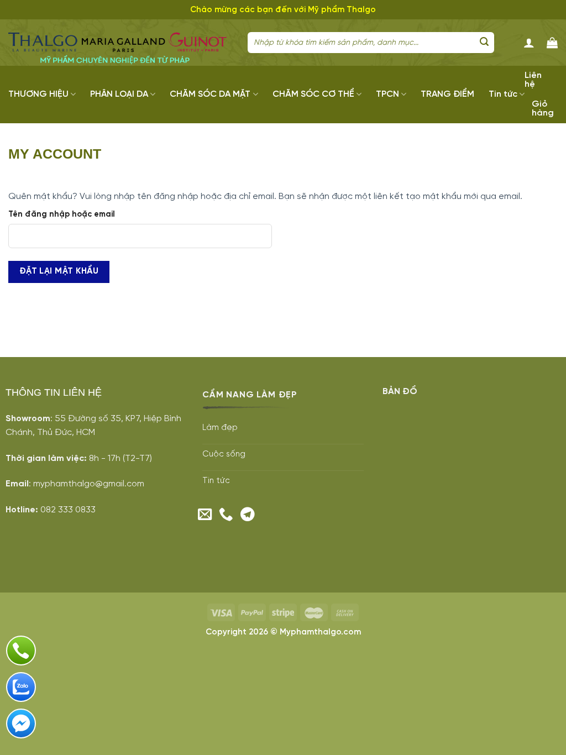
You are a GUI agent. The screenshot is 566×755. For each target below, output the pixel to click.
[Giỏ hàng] (552, 42)
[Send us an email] (205, 515)
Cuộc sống (223, 454)
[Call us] (226, 515)
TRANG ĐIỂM (447, 94)
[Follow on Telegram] (247, 515)
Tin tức (503, 94)
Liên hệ (533, 80)
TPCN (387, 94)
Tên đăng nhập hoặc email (61, 214)
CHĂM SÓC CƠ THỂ (313, 94)
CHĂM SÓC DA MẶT (210, 94)
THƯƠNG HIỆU (38, 94)
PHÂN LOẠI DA (119, 94)
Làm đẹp (220, 427)
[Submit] (484, 42)
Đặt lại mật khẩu (58, 271)
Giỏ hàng (543, 108)
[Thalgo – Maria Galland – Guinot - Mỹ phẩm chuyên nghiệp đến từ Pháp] (119, 42)
